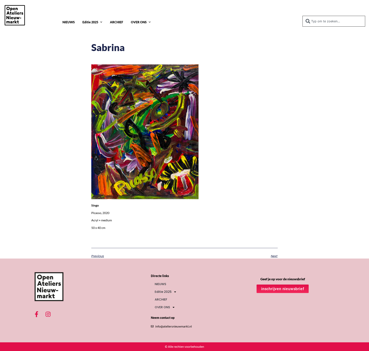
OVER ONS (139, 22)
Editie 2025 (90, 22)
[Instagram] (48, 314)
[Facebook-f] (36, 314)
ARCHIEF (116, 22)
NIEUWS (68, 22)
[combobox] (334, 21)
